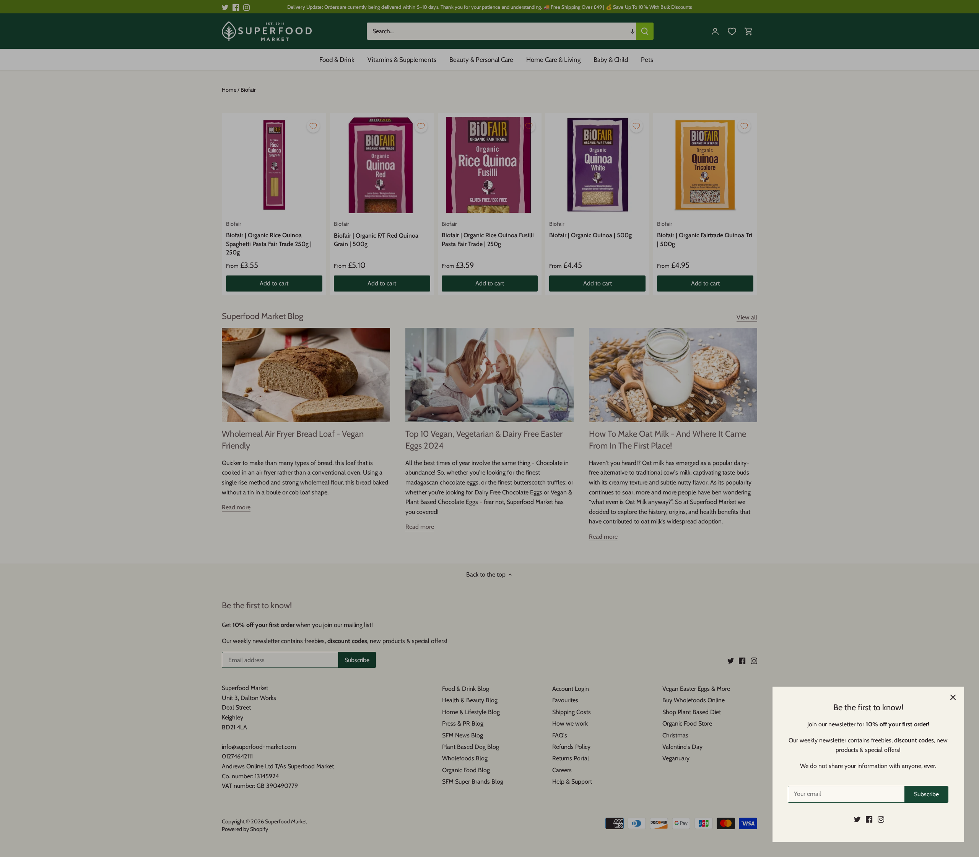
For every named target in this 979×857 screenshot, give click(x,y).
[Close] (953, 697)
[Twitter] (857, 819)
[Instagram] (881, 819)
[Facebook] (869, 819)
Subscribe (926, 794)
